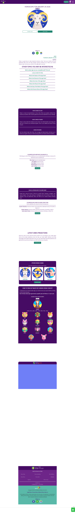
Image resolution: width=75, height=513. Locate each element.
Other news (46, 479)
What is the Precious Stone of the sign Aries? (37, 89)
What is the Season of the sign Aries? (37, 75)
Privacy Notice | (35, 492)
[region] (37, 41)
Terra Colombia (38, 474)
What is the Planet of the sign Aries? (37, 84)
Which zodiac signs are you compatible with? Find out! (37, 70)
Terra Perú (23, 477)
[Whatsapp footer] (37, 501)
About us (46, 492)
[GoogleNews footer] (41, 501)
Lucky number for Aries (37, 73)
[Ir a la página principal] (20, 365)
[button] (7, 32)
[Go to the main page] (4, 2)
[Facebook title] (33, 53)
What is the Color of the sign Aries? (38, 81)
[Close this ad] (74, 507)
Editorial (41, 484)
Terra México (51, 474)
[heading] (37, 168)
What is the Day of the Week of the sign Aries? (37, 86)
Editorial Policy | (41, 492)
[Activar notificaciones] (68, 510)
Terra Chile (23, 474)
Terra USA (38, 477)
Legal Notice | (29, 492)
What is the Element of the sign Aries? (37, 78)
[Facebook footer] (33, 501)
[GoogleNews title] (41, 53)
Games (29, 479)
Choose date (37, 242)
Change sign (30, 31)
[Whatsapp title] (37, 53)
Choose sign (37, 282)
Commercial (35, 484)
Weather (52, 477)
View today (45, 31)
